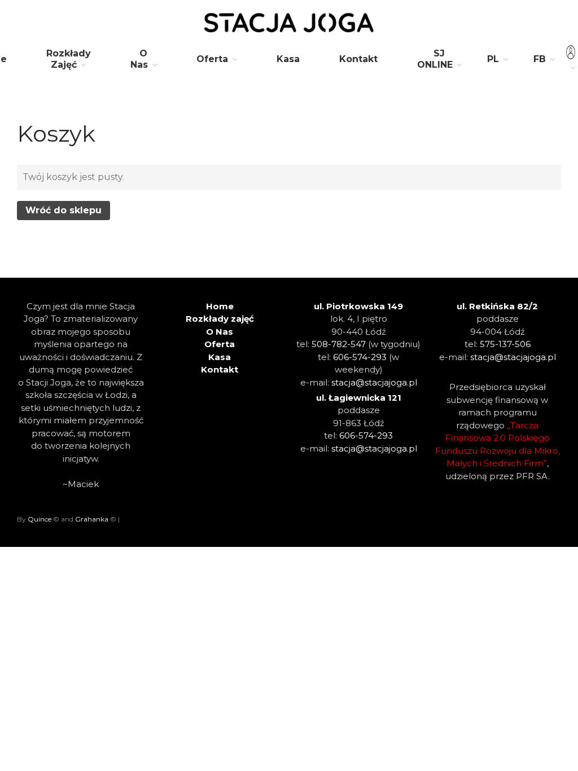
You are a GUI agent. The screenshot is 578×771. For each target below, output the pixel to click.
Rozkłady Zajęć (68, 59)
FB (539, 59)
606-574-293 (360, 357)
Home (220, 306)
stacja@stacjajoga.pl (374, 382)
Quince (39, 519)
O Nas (139, 59)
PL (493, 59)
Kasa (288, 59)
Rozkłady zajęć (220, 318)
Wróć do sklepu (63, 210)
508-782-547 (339, 344)
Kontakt (358, 59)
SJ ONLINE (435, 59)
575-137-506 (505, 344)
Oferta (212, 59)
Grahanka (91, 519)
